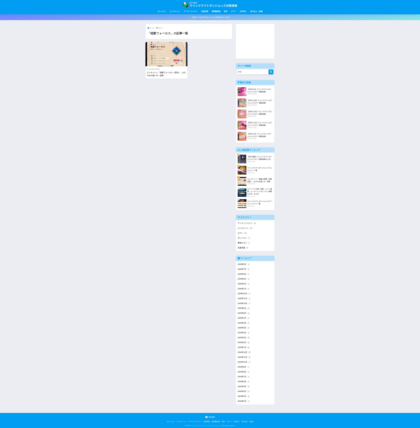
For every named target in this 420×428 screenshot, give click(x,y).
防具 (226, 11)
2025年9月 (243, 308)
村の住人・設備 (256, 11)
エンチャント (175, 11)
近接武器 (204, 11)
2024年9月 (243, 367)
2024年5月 (243, 386)
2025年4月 (243, 333)
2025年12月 (244, 294)
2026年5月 (243, 279)
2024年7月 (243, 377)
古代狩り (243, 11)
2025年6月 (243, 323)
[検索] (271, 71)
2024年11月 (244, 357)
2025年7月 (243, 318)
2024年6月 (243, 382)
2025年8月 (243, 313)
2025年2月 (243, 342)
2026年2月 (243, 284)
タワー (233, 11)
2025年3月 (243, 338)
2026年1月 (243, 289)
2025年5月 (243, 328)
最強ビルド (244, 243)
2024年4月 (243, 391)
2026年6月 (243, 274)
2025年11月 (244, 298)
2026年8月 (243, 264)
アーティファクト (191, 11)
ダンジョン (162, 11)
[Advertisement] (255, 39)
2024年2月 (243, 401)
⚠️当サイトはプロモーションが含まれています (210, 17)
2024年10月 (244, 362)
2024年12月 (244, 352)
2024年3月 (243, 396)
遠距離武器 (216, 11)
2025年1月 (243, 347)
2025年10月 (244, 303)
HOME (211, 417)
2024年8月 (243, 372)
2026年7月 (243, 269)
